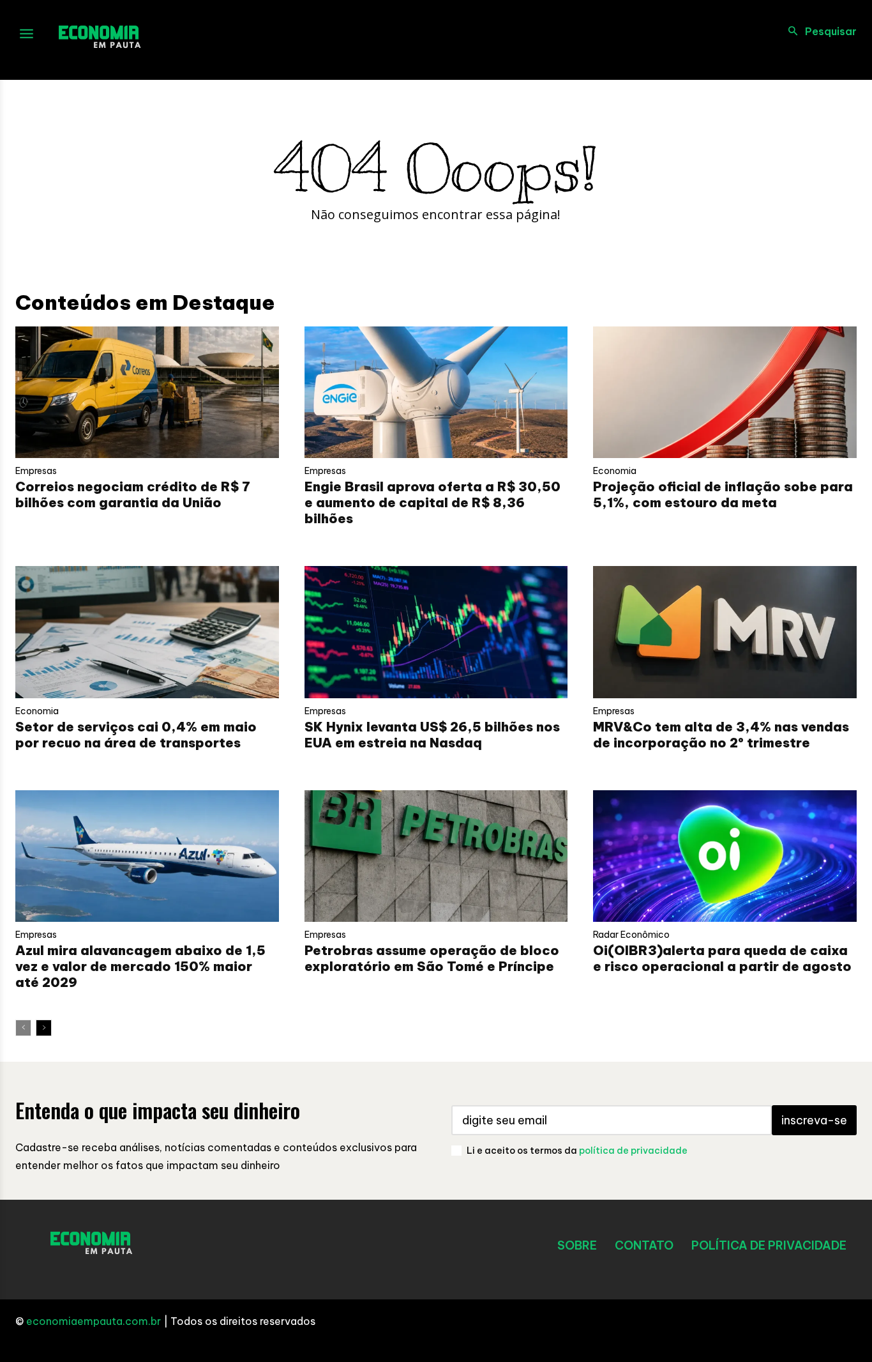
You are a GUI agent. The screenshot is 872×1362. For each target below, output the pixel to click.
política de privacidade (633, 1150)
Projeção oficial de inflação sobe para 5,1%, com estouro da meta (723, 494)
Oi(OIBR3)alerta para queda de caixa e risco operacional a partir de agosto (722, 958)
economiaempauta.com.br (93, 1321)
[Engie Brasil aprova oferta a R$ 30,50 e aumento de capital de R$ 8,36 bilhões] (436, 392)
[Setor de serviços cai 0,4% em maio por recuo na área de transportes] (147, 632)
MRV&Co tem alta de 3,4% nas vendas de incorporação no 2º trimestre (721, 735)
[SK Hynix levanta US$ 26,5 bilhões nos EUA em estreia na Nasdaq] (436, 632)
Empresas (36, 470)
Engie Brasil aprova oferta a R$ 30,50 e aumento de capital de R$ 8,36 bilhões (432, 502)
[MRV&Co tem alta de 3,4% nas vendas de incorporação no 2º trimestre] (725, 632)
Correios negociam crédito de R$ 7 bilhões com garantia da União (132, 494)
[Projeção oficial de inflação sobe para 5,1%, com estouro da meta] (725, 392)
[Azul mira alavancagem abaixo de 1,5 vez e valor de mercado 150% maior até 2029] (147, 856)
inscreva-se (814, 1120)
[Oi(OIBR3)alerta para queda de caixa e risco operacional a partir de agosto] (725, 856)
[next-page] (44, 1028)
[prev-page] (23, 1028)
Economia (614, 470)
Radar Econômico (631, 934)
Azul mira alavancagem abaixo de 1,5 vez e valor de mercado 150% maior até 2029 (140, 966)
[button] (819, 31)
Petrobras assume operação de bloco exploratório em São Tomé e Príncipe (431, 958)
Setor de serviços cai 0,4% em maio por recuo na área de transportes (136, 735)
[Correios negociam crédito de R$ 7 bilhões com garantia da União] (147, 392)
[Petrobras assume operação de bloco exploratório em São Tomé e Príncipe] (436, 856)
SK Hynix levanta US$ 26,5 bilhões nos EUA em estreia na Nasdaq (432, 735)
